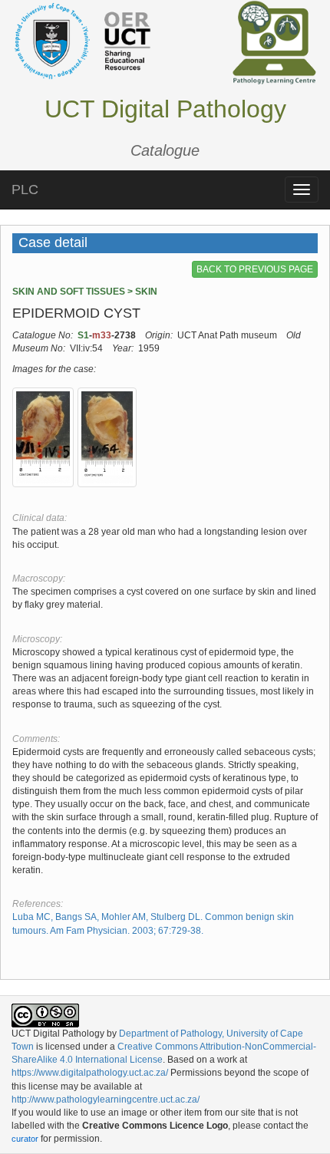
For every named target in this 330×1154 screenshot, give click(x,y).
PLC (25, 189)
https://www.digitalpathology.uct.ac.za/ (90, 1072)
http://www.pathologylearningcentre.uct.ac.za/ (106, 1099)
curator (25, 1138)
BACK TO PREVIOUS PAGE (254, 269)
